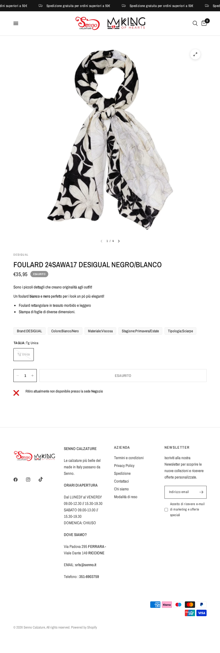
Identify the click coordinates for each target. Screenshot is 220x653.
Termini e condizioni (129, 458)
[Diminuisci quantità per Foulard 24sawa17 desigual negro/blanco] (18, 375)
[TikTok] (44, 479)
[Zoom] (195, 54)
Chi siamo (121, 489)
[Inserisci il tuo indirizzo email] (201, 492)
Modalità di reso (125, 496)
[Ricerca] (195, 23)
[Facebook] (19, 480)
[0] (203, 23)
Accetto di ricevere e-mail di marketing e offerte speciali (187, 510)
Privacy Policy (124, 465)
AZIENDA (122, 447)
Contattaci (121, 481)
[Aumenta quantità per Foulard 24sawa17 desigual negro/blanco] (32, 375)
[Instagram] (32, 480)
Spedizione (122, 473)
